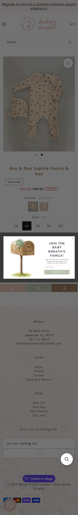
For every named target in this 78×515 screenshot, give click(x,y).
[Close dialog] (72, 238)
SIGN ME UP (57, 272)
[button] (67, 459)
